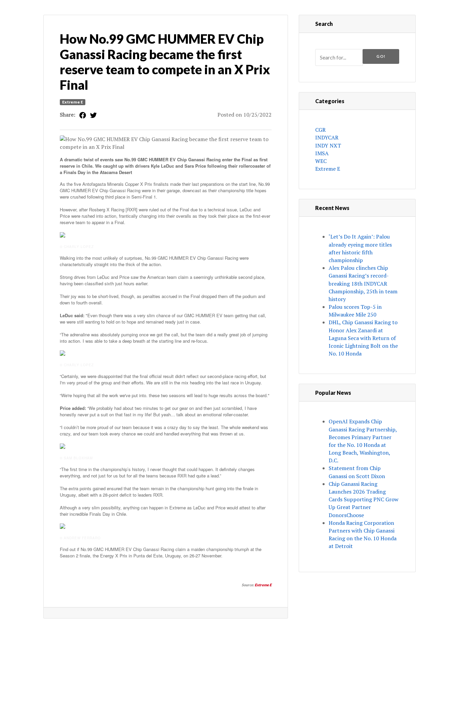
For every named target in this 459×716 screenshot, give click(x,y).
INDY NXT (328, 145)
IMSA (322, 153)
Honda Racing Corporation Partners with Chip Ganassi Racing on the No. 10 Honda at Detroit (363, 534)
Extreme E (72, 101)
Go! (380, 56)
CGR (320, 129)
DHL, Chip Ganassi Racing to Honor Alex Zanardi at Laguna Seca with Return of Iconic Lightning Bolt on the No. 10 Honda (363, 338)
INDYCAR (326, 137)
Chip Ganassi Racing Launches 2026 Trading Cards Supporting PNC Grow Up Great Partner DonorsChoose (364, 499)
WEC (321, 161)
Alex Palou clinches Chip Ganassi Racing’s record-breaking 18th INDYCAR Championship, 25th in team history (363, 283)
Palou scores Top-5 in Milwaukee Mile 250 (355, 310)
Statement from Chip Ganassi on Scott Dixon (357, 471)
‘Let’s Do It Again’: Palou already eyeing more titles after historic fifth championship (360, 248)
